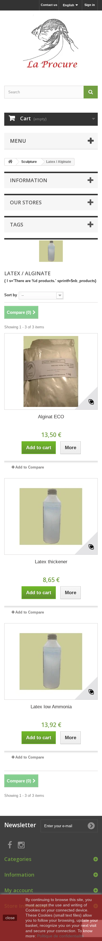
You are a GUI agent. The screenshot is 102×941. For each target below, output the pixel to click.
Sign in (89, 5)
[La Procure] (51, 43)
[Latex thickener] (51, 516)
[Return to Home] (10, 161)
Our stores (26, 202)
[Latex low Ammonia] (51, 661)
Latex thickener (51, 561)
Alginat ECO (51, 416)
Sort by (10, 295)
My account (18, 890)
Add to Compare (29, 467)
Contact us (49, 5)
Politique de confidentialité (60, 936)
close (10, 917)
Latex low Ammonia (51, 706)
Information (28, 180)
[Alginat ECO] (51, 371)
